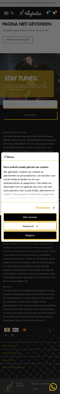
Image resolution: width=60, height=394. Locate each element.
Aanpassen (28, 226)
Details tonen (43, 207)
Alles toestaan (30, 217)
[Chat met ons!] (53, 387)
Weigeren (30, 235)
